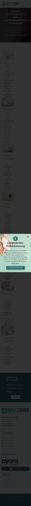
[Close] (27, 236)
